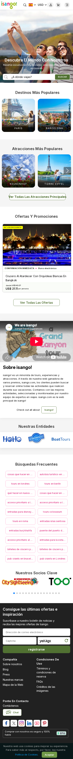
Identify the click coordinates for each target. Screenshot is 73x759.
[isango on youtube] (37, 723)
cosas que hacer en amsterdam (54, 493)
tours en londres (20, 483)
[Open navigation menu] (67, 5)
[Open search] (25, 5)
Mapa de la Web (13, 684)
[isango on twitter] (13, 723)
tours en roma (20, 521)
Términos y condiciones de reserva (46, 672)
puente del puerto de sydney (54, 530)
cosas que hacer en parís (21, 474)
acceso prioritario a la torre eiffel (54, 502)
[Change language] (32, 4)
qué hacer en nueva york (21, 493)
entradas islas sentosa (52, 521)
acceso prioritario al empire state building (21, 539)
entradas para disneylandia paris (21, 511)
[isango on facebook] (6, 723)
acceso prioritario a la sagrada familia (21, 502)
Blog (5, 669)
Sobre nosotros (12, 664)
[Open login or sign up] (51, 5)
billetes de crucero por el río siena (54, 549)
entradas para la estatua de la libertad (54, 539)
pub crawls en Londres (53, 558)
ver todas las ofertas (36, 302)
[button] (67, 115)
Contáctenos (11, 705)
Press (6, 674)
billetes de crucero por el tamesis (21, 549)
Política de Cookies (26, 754)
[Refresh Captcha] (66, 641)
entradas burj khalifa (20, 530)
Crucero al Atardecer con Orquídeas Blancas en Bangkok (36, 278)
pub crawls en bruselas (20, 558)
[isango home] (8, 5)
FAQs (39, 681)
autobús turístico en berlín (54, 474)
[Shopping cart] (58, 5)
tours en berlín (53, 483)
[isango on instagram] (21, 723)
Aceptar (49, 754)
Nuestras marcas (13, 679)
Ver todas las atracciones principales (37, 197)
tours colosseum (52, 511)
